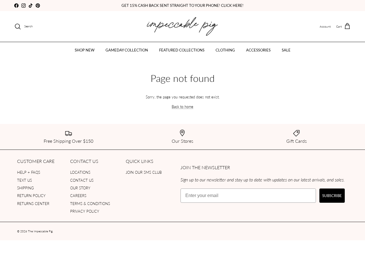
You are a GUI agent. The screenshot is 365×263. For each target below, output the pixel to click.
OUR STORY (80, 187)
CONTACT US (82, 180)
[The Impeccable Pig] (182, 26)
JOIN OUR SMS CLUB (144, 172)
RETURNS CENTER (33, 203)
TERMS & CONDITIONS (90, 203)
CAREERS (78, 195)
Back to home (182, 106)
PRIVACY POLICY (84, 211)
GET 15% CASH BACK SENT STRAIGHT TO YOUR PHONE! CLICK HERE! (182, 5)
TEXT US (24, 180)
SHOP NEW (84, 50)
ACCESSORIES (258, 50)
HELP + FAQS (28, 172)
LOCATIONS (80, 172)
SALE (286, 50)
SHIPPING (25, 187)
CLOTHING (225, 50)
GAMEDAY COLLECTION (127, 50)
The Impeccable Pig (40, 231)
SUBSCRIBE (332, 195)
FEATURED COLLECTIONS (181, 50)
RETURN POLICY (31, 195)
